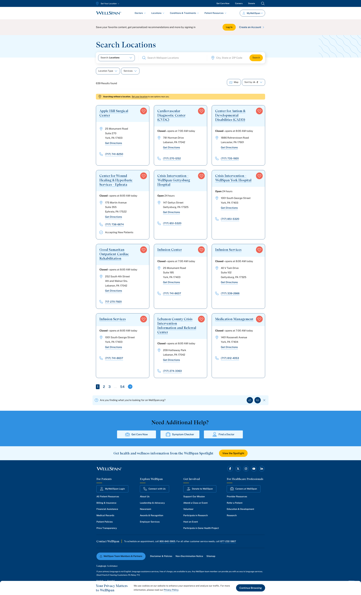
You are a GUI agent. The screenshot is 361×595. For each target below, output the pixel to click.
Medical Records (105, 515)
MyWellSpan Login (115, 488)
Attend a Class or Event (195, 503)
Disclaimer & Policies (161, 556)
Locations (156, 13)
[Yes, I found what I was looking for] (250, 400)
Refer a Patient (234, 503)
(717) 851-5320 (172, 223)
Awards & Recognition (151, 515)
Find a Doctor (226, 434)
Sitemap (210, 556)
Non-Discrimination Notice (189, 556)
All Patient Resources (107, 496)
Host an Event (190, 521)
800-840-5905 (167, 541)
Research (232, 515)
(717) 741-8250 (114, 154)
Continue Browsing (250, 587)
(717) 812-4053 (230, 358)
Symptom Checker (183, 434)
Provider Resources (237, 496)
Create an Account (250, 27)
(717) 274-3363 (172, 370)
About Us (144, 496)
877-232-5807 (228, 541)
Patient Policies (104, 521)
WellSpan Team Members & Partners (123, 556)
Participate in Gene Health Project (201, 528)
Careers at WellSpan (246, 488)
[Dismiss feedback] (264, 400)
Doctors (139, 13)
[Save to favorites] (143, 111)
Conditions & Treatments (183, 13)
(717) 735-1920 (230, 158)
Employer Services (150, 521)
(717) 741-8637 (172, 293)
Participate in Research (195, 515)
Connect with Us (157, 488)
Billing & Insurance (106, 503)
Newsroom (145, 509)
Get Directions (113, 143)
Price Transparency (106, 528)
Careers (239, 3)
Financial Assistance (107, 509)
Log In (229, 27)
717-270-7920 (113, 301)
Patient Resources (214, 13)
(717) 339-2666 (230, 293)
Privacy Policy (171, 590)
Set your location (140, 96)
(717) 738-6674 (114, 224)
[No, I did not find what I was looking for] (257, 400)
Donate (251, 3)
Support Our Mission (194, 496)
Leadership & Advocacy (152, 503)
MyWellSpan (253, 13)
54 (122, 387)
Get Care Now (222, 3)
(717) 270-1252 (172, 158)
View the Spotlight (233, 453)
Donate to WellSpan (202, 488)
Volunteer (188, 509)
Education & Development (240, 509)
